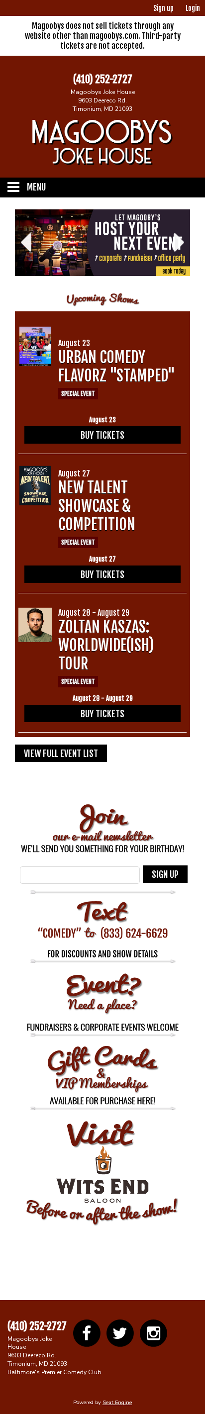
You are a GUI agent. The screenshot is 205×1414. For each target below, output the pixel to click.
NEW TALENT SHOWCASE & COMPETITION (96, 501)
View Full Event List (61, 749)
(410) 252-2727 (102, 79)
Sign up (163, 8)
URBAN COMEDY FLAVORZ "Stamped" (116, 362)
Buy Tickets (102, 430)
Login (193, 8)
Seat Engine (117, 1398)
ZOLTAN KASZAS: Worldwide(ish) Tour (106, 640)
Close (187, 1318)
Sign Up (165, 869)
